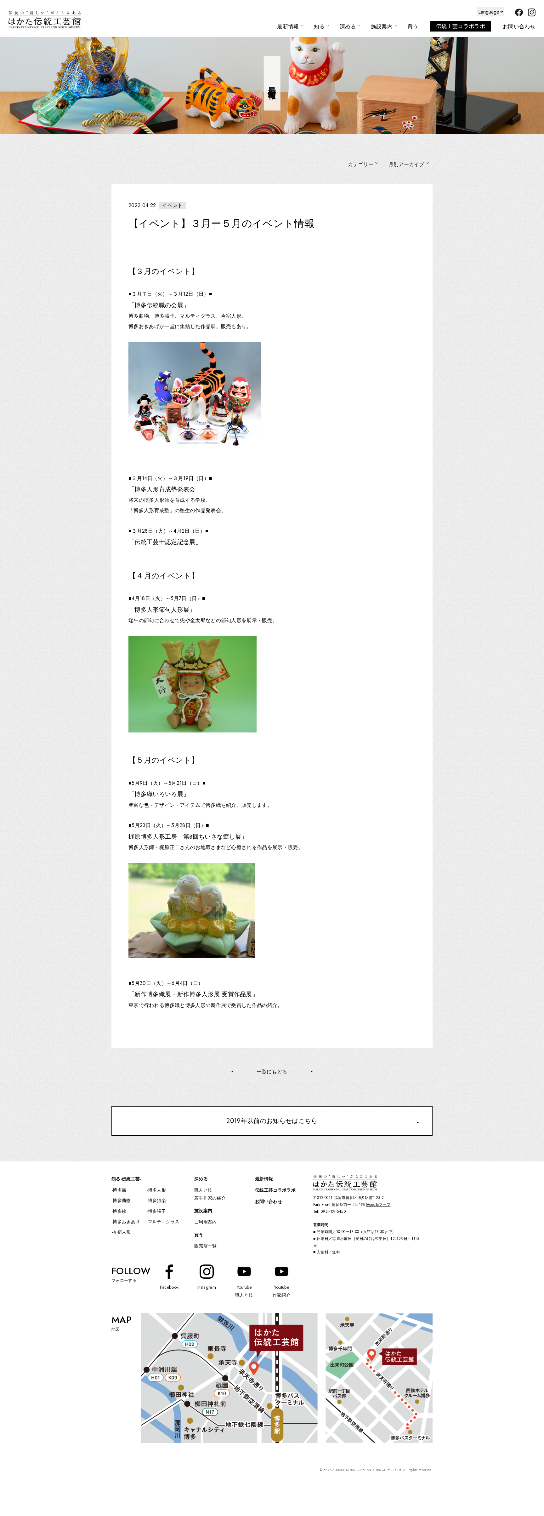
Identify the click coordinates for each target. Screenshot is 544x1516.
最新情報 (288, 26)
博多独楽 (157, 1200)
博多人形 (157, 1190)
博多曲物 (122, 1200)
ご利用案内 (205, 1222)
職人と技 (203, 1190)
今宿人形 (122, 1232)
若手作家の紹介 (210, 1198)
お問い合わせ (519, 26)
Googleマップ (378, 1204)
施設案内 (382, 26)
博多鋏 (119, 1211)
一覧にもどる (272, 1071)
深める (348, 26)
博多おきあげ (126, 1221)
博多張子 (157, 1211)
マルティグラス (163, 1221)
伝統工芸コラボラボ (460, 26)
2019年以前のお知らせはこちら (271, 1120)
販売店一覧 (205, 1246)
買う (412, 26)
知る (319, 26)
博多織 (119, 1190)
